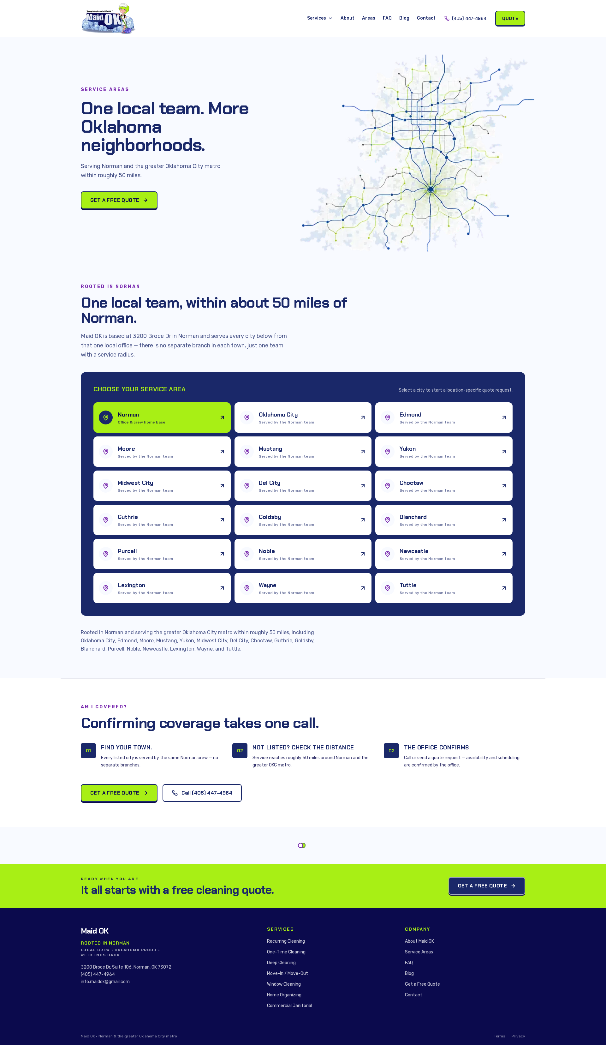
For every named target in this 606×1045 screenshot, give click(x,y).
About (347, 18)
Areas (368, 18)
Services (316, 18)
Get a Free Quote (114, 200)
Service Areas (419, 952)
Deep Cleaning (281, 962)
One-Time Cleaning (286, 952)
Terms (499, 1036)
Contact (426, 18)
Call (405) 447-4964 (206, 793)
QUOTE (510, 18)
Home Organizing (284, 995)
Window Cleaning (284, 984)
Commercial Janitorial (289, 1005)
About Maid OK (419, 941)
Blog (404, 18)
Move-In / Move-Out (287, 973)
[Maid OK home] (108, 18)
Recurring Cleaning (286, 941)
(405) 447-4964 (469, 18)
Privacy (518, 1036)
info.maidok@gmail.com (105, 981)
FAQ (387, 18)
